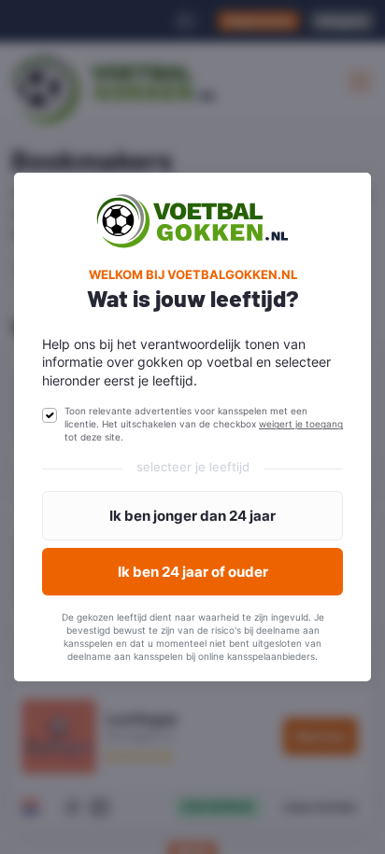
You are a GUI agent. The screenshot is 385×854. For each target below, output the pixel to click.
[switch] (49, 415)
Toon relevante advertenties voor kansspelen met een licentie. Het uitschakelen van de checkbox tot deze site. (203, 423)
